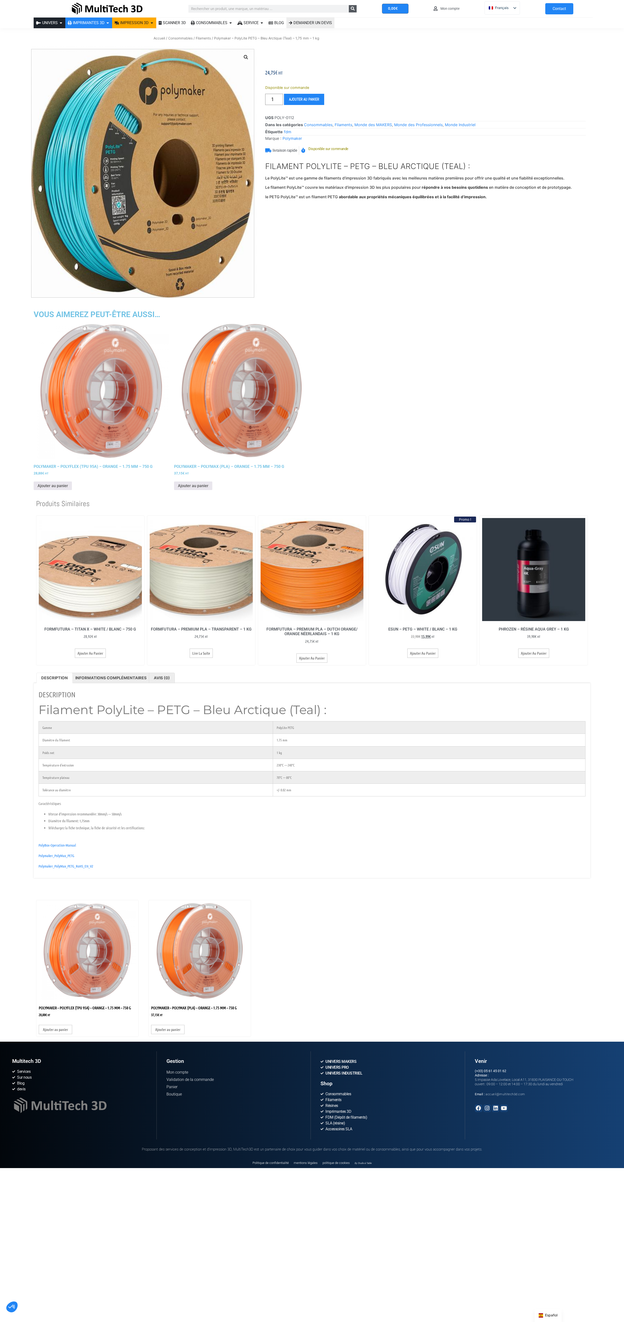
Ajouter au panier (304, 99)
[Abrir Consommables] (231, 23)
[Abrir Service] (262, 23)
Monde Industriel (460, 124)
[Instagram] (487, 1108)
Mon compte (177, 1072)
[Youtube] (504, 1108)
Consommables (180, 38)
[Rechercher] (353, 8)
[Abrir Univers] (61, 23)
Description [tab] (54, 677)
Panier (171, 1087)
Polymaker (292, 138)
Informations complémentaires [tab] (110, 677)
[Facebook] (478, 1108)
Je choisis (56, 1297)
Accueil (159, 38)
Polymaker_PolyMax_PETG (56, 855)
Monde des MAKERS (373, 124)
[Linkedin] (495, 1108)
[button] (12, 1307)
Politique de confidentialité (271, 1163)
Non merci (22, 1297)
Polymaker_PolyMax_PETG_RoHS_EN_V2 (66, 866)
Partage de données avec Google (36, 1277)
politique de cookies (336, 1163)
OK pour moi (90, 1297)
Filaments (203, 38)
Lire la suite (201, 653)
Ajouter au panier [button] (53, 485)
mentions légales (306, 1163)
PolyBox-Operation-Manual (57, 845)
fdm (287, 131)
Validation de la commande (190, 1079)
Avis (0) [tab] (162, 677)
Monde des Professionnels (418, 124)
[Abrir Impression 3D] (152, 23)
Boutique (174, 1094)
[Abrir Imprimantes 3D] (108, 23)
